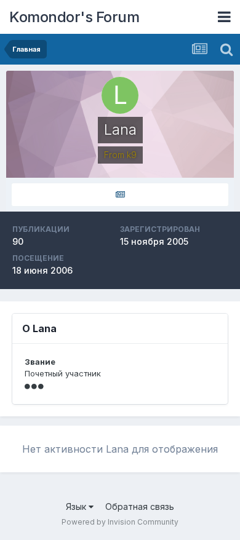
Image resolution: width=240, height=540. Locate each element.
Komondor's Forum (74, 17)
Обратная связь (139, 506)
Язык (77, 506)
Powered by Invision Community (120, 521)
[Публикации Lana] (120, 195)
